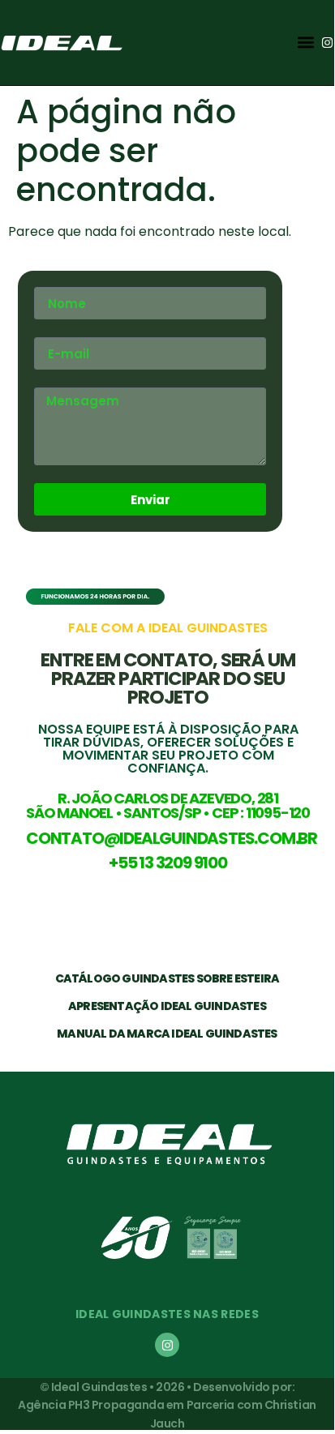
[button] (305, 42)
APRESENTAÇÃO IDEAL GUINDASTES (167, 1006)
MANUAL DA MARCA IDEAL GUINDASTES (167, 1033)
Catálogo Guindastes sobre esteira (167, 978)
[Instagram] (327, 42)
